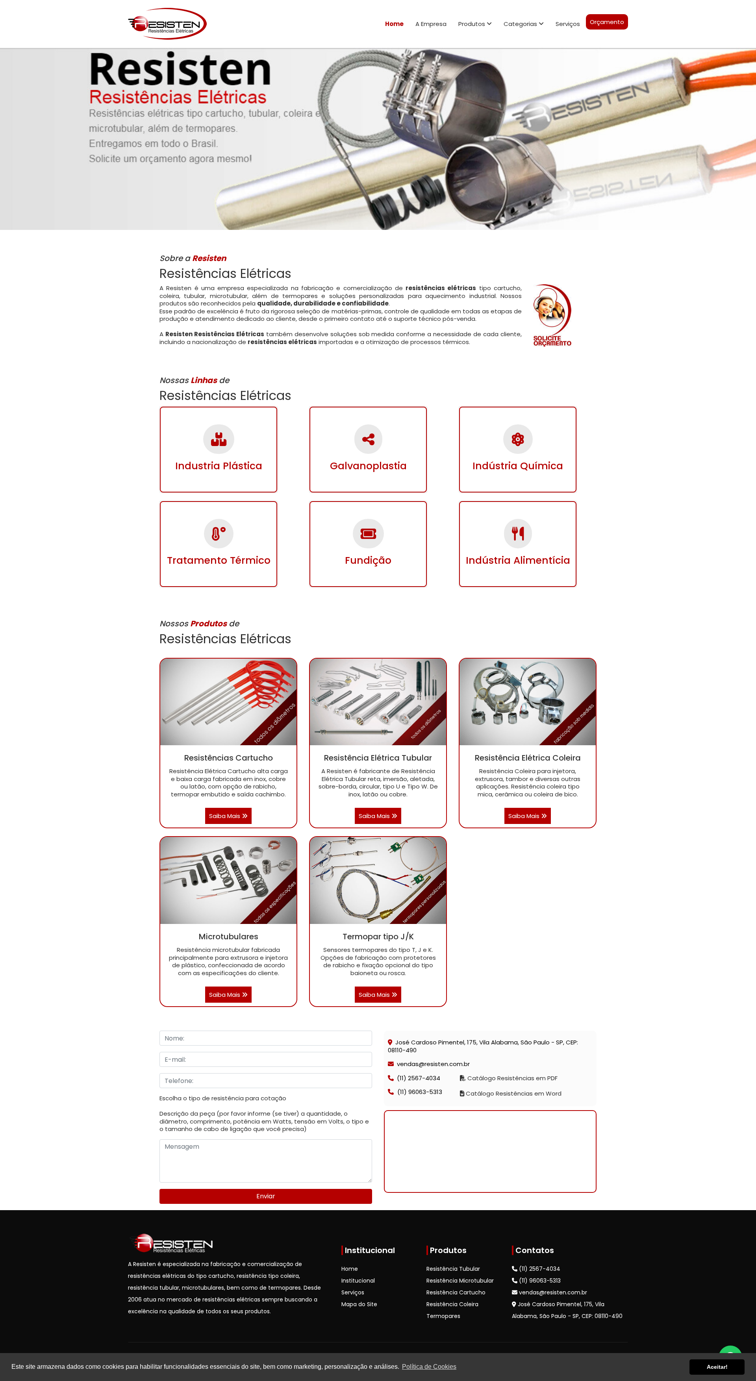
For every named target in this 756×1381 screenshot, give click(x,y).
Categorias (521, 24)
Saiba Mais (225, 816)
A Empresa (431, 24)
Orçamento (607, 22)
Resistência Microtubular (460, 1281)
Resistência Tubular (453, 1269)
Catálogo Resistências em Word (512, 1093)
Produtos (472, 24)
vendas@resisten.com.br (433, 1064)
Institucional (358, 1281)
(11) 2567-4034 (418, 1078)
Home (394, 24)
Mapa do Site (359, 1304)
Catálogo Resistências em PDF (512, 1078)
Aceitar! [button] (717, 1367)
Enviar (265, 1196)
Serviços (568, 24)
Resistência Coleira (452, 1304)
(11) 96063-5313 (419, 1092)
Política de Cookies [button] (429, 1366)
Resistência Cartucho (455, 1292)
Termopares (443, 1316)
